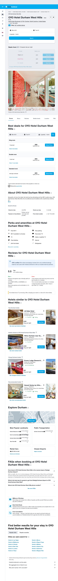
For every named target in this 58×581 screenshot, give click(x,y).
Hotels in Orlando (12, 544)
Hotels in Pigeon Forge (38, 542)
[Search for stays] (3, 14)
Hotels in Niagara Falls (38, 550)
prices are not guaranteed (41, 557)
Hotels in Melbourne (13, 542)
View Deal (41, 322)
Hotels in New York (13, 546)
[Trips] (3, 28)
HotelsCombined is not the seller (17, 562)
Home (9, 11)
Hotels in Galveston (37, 548)
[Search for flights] (3, 11)
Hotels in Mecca (36, 540)
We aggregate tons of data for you (18, 565)
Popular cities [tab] (12, 532)
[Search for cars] (3, 17)
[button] (2, 6)
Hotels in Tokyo (12, 550)
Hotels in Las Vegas (13, 540)
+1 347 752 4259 (12, 23)
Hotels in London (12, 548)
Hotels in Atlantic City (37, 546)
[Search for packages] (3, 20)
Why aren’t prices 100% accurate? (18, 567)
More (9, 201)
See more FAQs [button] (32, 488)
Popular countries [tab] (24, 532)
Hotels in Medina (36, 544)
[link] (17, 325)
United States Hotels (17, 11)
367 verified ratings (20, 25)
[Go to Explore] (3, 23)
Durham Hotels (44, 11)
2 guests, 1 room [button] (14, 34)
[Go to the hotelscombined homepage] (11, 6)
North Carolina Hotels (31, 11)
